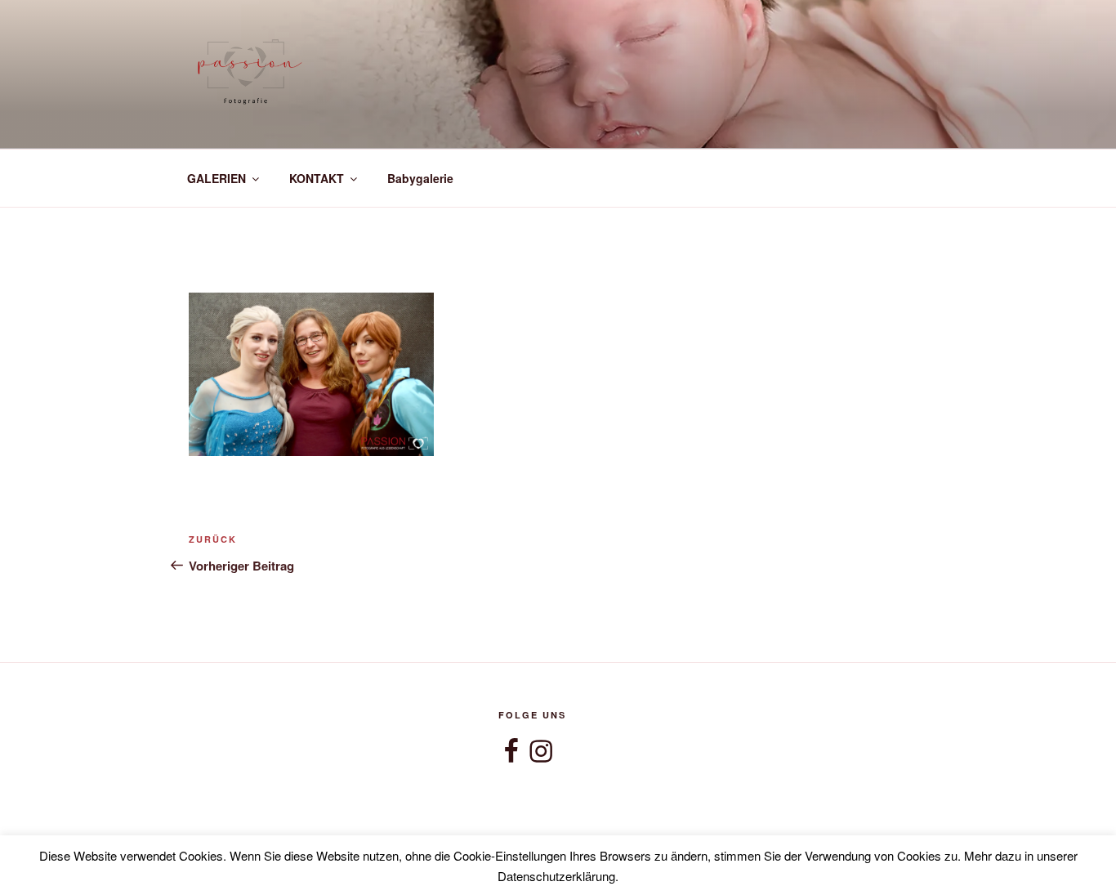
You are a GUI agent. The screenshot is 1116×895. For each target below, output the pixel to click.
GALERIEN (216, 178)
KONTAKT (316, 178)
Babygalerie (420, 178)
